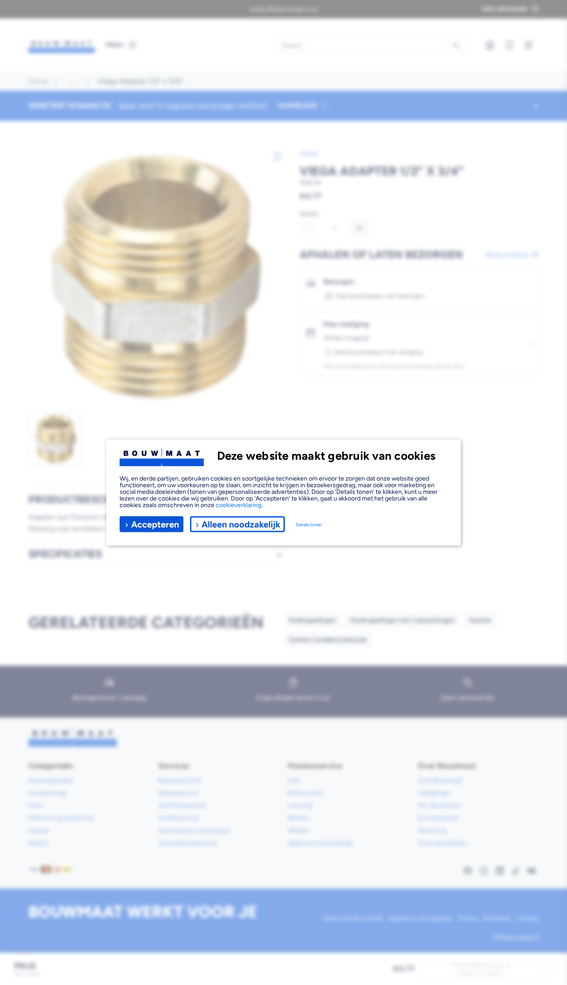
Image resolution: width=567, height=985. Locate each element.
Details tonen (309, 524)
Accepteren (155, 524)
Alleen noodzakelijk (241, 524)
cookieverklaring (238, 505)
